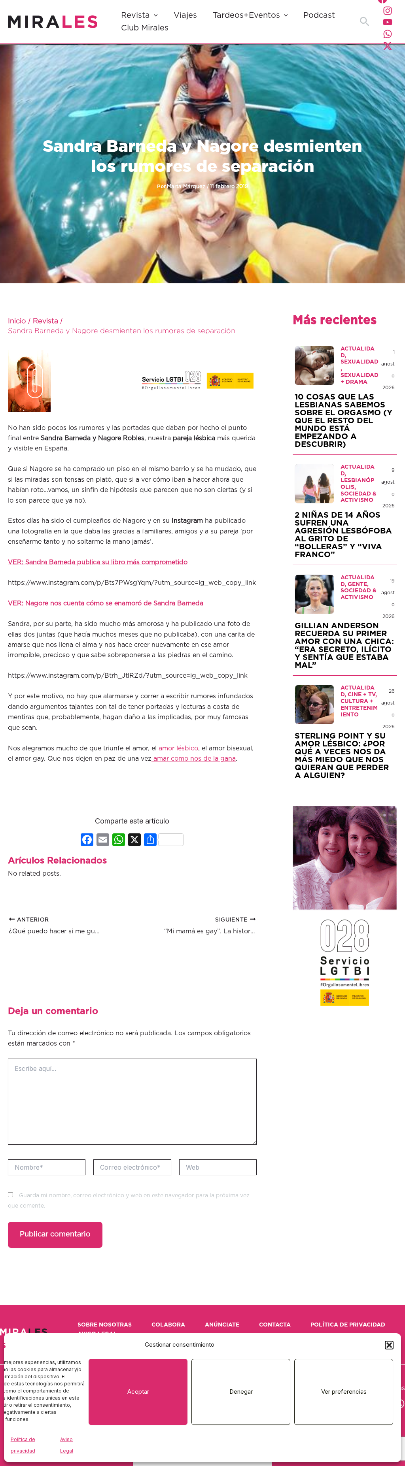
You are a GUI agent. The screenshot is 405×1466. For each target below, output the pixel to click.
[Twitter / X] (387, 46)
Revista (135, 15)
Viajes (185, 15)
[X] (134, 840)
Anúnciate (222, 1325)
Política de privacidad (347, 1325)
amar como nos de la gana (193, 759)
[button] (389, 1345)
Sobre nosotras (105, 1325)
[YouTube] (387, 22)
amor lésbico (178, 748)
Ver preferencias (344, 1391)
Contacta (275, 1325)
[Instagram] (387, 10)
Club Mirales (144, 28)
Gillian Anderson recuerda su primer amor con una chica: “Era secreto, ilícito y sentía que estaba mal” (344, 645)
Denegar (241, 1391)
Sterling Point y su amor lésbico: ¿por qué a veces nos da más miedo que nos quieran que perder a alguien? (342, 756)
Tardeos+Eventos (246, 15)
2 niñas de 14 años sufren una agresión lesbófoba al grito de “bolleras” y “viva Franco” (343, 535)
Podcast (319, 15)
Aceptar (138, 1391)
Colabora (168, 1325)
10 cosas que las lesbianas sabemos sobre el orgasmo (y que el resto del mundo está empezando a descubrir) (343, 420)
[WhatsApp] (387, 34)
